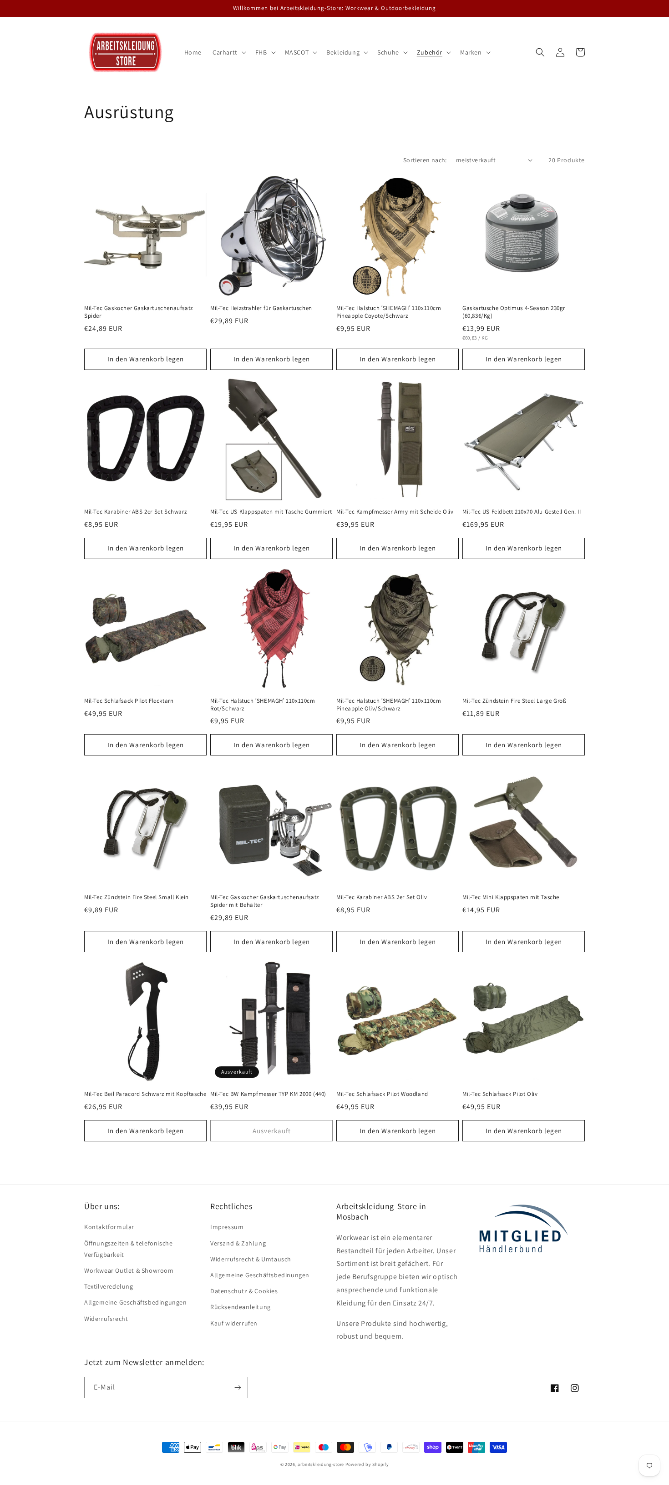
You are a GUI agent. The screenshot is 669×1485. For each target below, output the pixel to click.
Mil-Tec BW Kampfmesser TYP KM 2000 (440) (268, 1094)
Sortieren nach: (425, 160)
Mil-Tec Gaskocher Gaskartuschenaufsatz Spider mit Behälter (264, 901)
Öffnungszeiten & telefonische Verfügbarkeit (128, 1249)
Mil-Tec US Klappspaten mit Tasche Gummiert (271, 511)
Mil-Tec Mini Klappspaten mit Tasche (510, 897)
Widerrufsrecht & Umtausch (250, 1259)
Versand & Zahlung (238, 1243)
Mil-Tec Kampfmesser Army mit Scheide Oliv (395, 511)
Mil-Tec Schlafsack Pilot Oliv (499, 1094)
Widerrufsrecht (106, 1319)
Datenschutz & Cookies (244, 1291)
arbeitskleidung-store (321, 1464)
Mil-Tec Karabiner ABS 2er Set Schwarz (135, 511)
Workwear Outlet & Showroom (129, 1270)
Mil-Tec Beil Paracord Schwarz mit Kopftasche (145, 1094)
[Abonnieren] (238, 1387)
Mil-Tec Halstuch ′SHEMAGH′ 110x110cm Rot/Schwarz (262, 704)
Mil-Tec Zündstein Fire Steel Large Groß (514, 701)
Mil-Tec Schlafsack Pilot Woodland (382, 1094)
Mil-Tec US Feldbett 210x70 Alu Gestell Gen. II (521, 511)
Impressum (226, 1227)
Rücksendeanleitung (240, 1307)
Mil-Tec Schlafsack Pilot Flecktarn (128, 701)
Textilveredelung (108, 1286)
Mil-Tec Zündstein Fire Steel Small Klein (136, 897)
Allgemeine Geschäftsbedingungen (135, 1302)
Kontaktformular (109, 1227)
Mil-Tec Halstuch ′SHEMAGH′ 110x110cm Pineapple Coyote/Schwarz (388, 312)
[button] (228, 52)
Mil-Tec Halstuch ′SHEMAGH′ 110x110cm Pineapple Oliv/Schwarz (388, 704)
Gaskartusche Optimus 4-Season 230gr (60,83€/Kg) (513, 312)
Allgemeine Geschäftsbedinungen (259, 1275)
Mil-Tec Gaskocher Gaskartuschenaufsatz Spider (138, 312)
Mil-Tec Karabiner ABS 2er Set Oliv (381, 897)
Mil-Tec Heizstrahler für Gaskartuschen (261, 308)
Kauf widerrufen (234, 1323)
